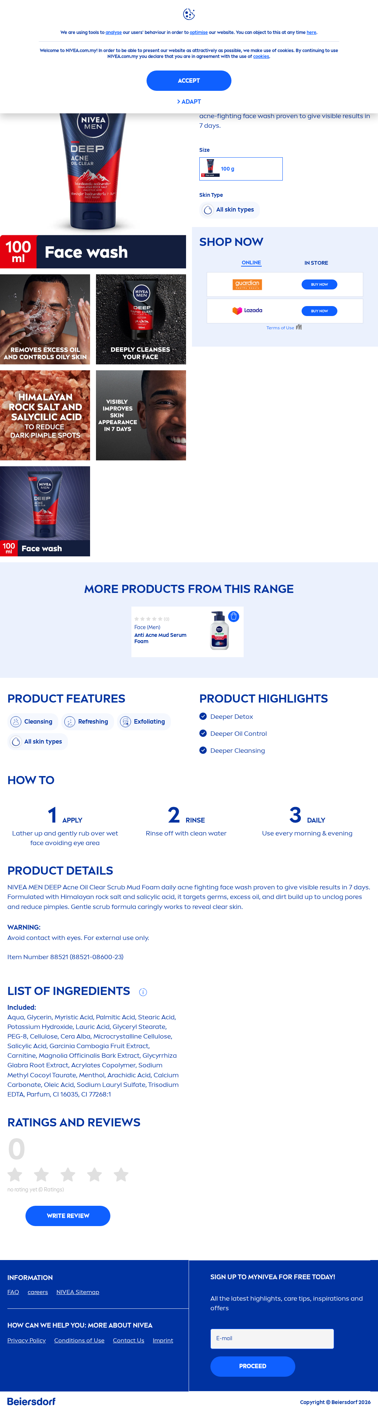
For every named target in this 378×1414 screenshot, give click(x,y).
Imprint (163, 1340)
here (311, 32)
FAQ (13, 1291)
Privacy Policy (26, 1340)
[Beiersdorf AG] (31, 1402)
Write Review (68, 1215)
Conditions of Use (79, 1340)
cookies (261, 56)
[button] (233, 616)
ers (38, 1291)
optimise (199, 32)
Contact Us (128, 1340)
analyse (114, 32)
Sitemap (77, 1291)
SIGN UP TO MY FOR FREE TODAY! (272, 1277)
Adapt (191, 101)
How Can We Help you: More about (79, 1325)
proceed (253, 1366)
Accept (189, 80)
